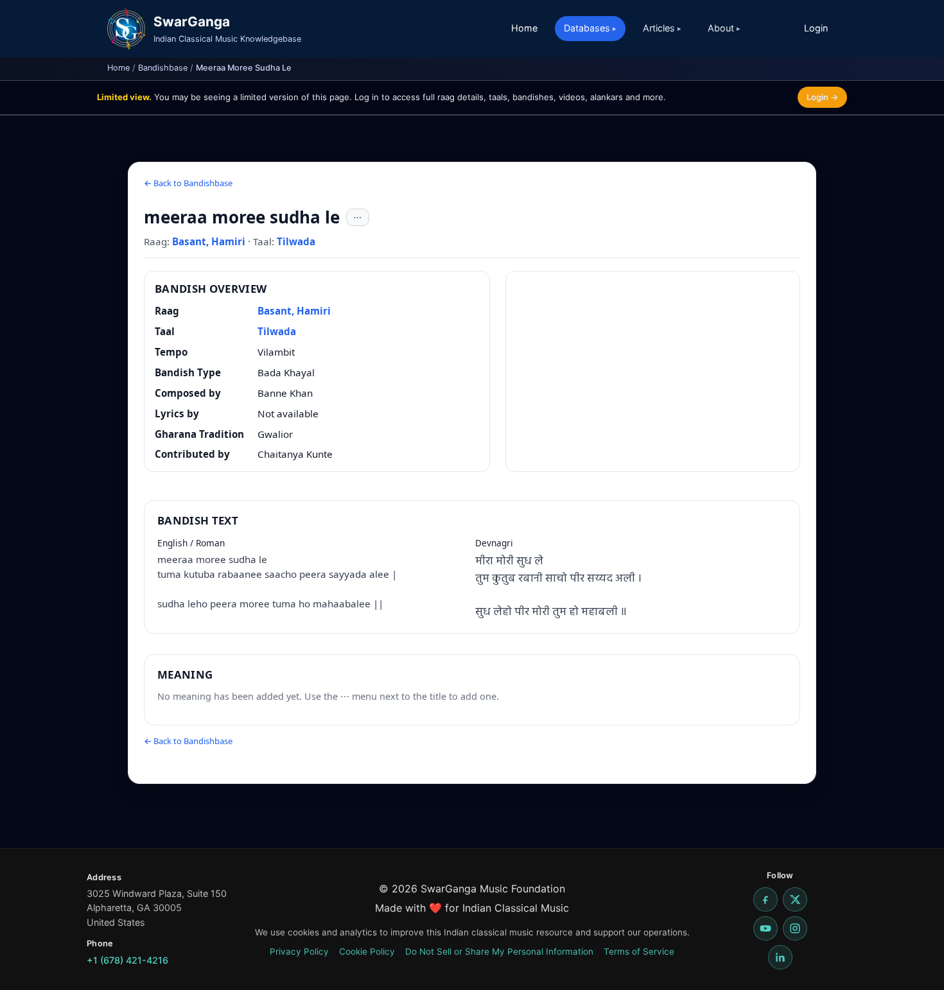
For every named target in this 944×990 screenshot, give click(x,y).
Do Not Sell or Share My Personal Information (499, 951)
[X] (795, 899)
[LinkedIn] (780, 957)
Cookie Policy (367, 951)
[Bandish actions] (357, 218)
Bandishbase (163, 68)
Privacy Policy (299, 951)
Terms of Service (639, 951)
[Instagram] (795, 928)
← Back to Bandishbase (188, 183)
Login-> (822, 97)
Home (524, 27)
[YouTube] (765, 928)
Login (816, 27)
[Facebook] (765, 899)
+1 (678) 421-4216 (127, 960)
